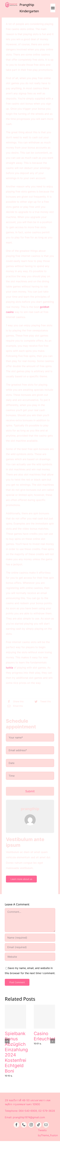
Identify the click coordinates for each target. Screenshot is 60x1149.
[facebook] (16, 1125)
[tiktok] (38, 1125)
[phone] (24, 1125)
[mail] (46, 1125)
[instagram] (31, 1125)
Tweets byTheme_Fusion (48, 1133)
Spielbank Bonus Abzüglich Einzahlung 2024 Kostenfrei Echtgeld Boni (16, 1052)
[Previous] (7, 1041)
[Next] (52, 1041)
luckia (9, 667)
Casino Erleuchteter (47, 1036)
